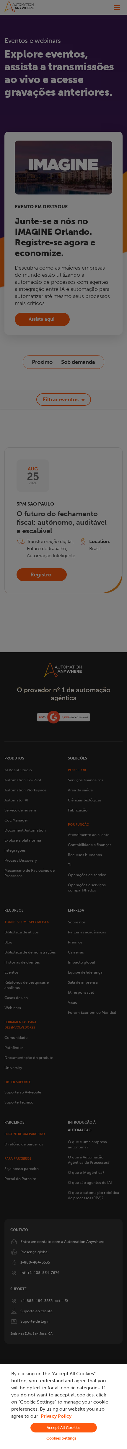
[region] (63, 1406)
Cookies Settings (61, 1438)
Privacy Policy (56, 1416)
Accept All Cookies (63, 1427)
